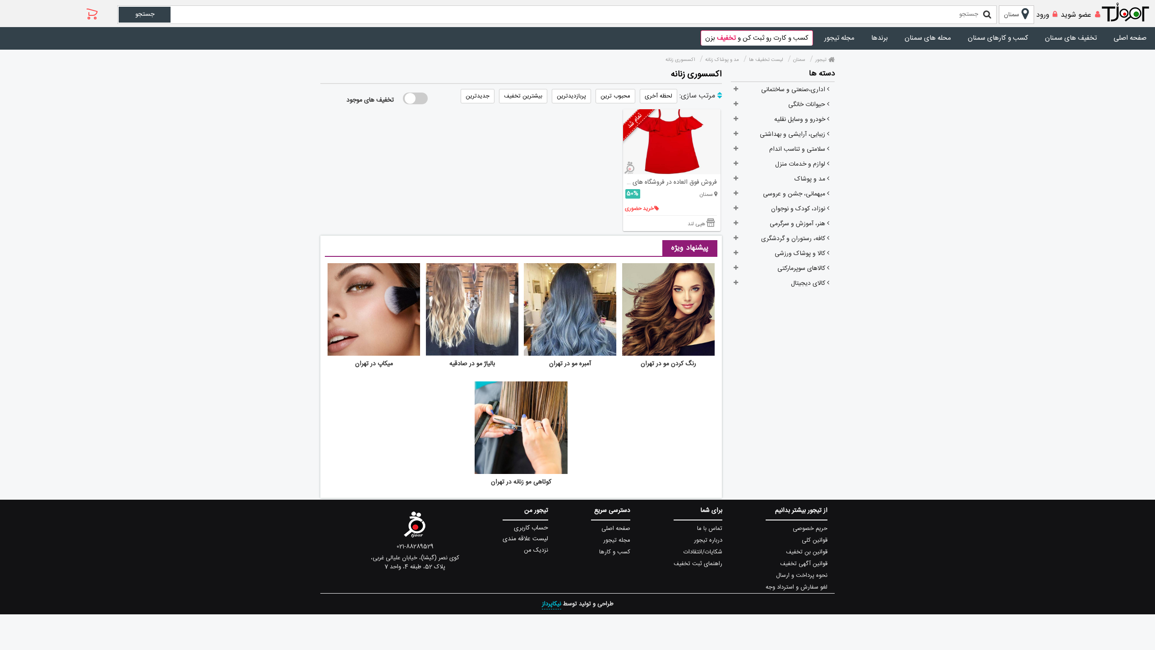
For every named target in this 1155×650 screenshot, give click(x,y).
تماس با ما (709, 529)
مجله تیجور (839, 38)
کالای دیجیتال (809, 283)
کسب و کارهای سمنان (998, 38)
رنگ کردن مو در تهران (668, 363)
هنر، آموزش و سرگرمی (798, 223)
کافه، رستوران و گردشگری (794, 238)
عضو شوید (1076, 15)
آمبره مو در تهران (570, 363)
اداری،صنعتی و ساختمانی (794, 89)
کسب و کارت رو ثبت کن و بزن (756, 38)
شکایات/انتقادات (703, 552)
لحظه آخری (658, 96)
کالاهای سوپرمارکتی (802, 268)
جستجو (144, 14)
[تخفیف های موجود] (415, 98)
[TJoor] (1130, 12)
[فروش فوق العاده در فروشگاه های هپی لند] (672, 141)
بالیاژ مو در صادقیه (472, 363)
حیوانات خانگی (807, 104)
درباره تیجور (708, 540)
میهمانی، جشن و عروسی (795, 194)
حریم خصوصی (810, 529)
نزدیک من (536, 550)
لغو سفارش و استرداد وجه (796, 587)
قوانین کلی (814, 540)
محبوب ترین (615, 96)
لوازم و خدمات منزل (801, 164)
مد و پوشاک (811, 179)
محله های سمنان (928, 38)
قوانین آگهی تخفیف (803, 564)
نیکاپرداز (551, 604)
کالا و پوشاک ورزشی (801, 253)
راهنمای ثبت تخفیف (698, 564)
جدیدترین (478, 96)
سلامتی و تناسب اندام (798, 149)
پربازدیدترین (571, 96)
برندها (879, 38)
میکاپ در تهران (374, 363)
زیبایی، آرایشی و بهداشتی (793, 134)
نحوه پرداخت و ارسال (801, 575)
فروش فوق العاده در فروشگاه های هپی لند (670, 182)
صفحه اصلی (1129, 38)
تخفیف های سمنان (1071, 38)
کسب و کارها (614, 552)
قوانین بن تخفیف (806, 552)
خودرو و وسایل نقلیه (800, 119)
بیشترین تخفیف (523, 96)
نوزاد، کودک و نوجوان (799, 209)
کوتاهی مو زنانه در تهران (521, 482)
